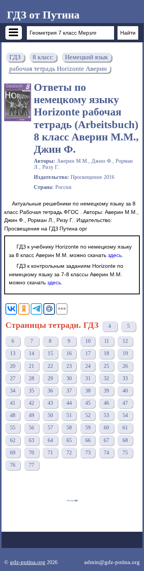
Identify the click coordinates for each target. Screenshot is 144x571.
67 (106, 440)
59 (88, 428)
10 (88, 341)
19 (125, 353)
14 (31, 353)
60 (106, 428)
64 (50, 440)
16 (69, 353)
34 (12, 391)
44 (69, 403)
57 (50, 428)
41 (12, 403)
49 (31, 415)
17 (88, 353)
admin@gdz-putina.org (112, 562)
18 (106, 353)
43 (50, 403)
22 (50, 366)
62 (12, 440)
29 (50, 378)
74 (106, 453)
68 (125, 440)
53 (106, 415)
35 (31, 391)
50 (50, 415)
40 (125, 391)
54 (125, 415)
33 (125, 378)
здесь (115, 255)
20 (12, 366)
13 (12, 353)
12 (125, 341)
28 (31, 378)
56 (31, 428)
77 (31, 465)
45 (88, 403)
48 (12, 415)
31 (88, 378)
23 (69, 366)
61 (125, 428)
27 (12, 378)
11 (106, 341)
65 (69, 440)
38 (88, 391)
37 (69, 391)
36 (50, 391)
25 (106, 366)
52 (88, 415)
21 (31, 366)
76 (12, 465)
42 (31, 403)
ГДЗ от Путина (43, 15)
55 (12, 428)
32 (106, 378)
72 (69, 453)
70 (31, 453)
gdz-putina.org (27, 562)
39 (106, 391)
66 (88, 440)
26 (125, 366)
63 (31, 440)
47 (125, 403)
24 (88, 366)
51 (69, 415)
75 (125, 453)
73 (88, 453)
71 (50, 453)
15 (50, 353)
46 (106, 403)
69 (12, 453)
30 (69, 378)
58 (69, 428)
